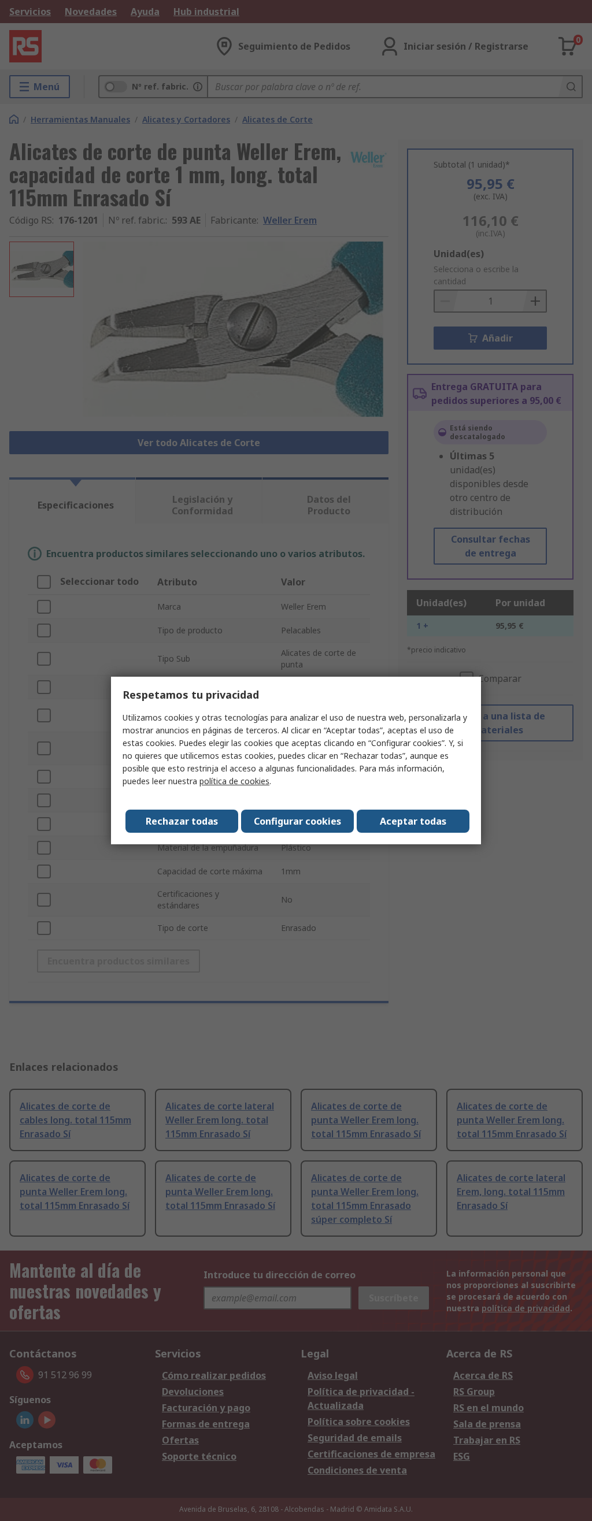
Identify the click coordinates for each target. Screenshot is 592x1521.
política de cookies (234, 781)
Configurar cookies (297, 821)
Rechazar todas (182, 821)
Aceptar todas (413, 821)
